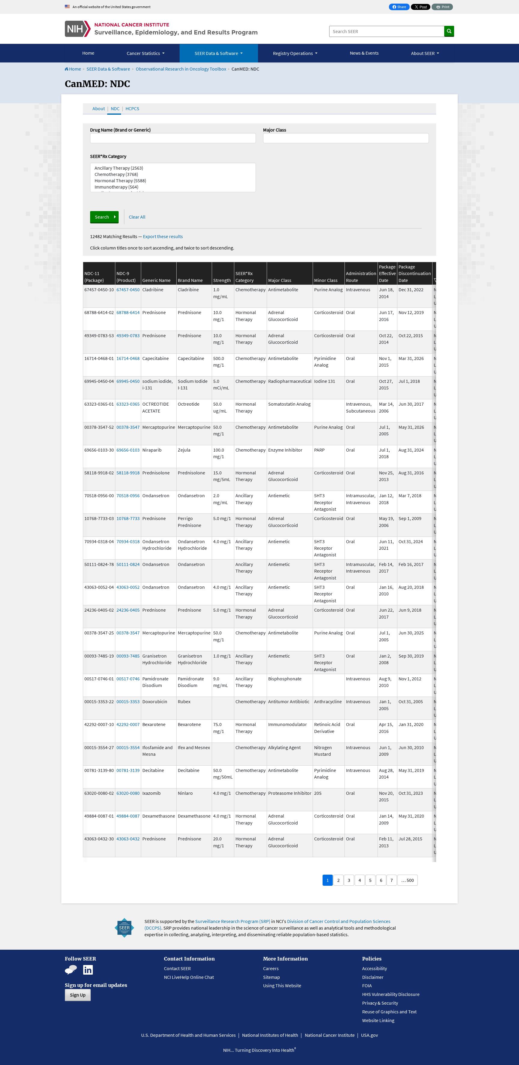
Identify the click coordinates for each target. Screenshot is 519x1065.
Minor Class (326, 280)
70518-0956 (128, 495)
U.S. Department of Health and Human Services (188, 1035)
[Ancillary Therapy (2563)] (173, 168)
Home (88, 53)
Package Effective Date (387, 273)
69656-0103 (128, 450)
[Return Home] (161, 29)
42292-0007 (128, 724)
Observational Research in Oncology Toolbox (181, 69)
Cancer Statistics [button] (144, 53)
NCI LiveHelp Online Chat (189, 977)
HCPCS (132, 108)
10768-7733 (128, 518)
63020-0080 (128, 793)
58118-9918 (128, 473)
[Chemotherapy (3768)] (173, 174)
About (99, 108)
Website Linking (378, 1020)
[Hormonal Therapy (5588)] (173, 180)
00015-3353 (128, 701)
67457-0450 (128, 289)
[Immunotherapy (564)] (173, 187)
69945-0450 (128, 381)
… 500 (407, 880)
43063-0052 (128, 587)
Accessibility (374, 968)
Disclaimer (373, 977)
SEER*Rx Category (108, 156)
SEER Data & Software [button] (217, 53)
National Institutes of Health (270, 1035)
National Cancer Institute (330, 1035)
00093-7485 (128, 656)
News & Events (364, 53)
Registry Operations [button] (293, 53)
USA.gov (369, 1035)
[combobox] (346, 138)
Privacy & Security (380, 1003)
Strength (222, 280)
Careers (271, 968)
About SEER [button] (423, 53)
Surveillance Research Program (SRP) (232, 921)
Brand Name (190, 280)
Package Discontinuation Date (415, 273)
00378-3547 (128, 427)
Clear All (137, 217)
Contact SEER (177, 968)
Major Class (274, 130)
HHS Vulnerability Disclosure (391, 994)
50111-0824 (128, 564)
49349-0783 (128, 335)
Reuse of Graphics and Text (389, 1012)
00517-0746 (128, 679)
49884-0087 (128, 816)
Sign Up (78, 995)
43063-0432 (128, 839)
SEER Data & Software (108, 69)
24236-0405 (128, 610)
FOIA (367, 985)
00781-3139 (128, 770)
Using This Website (282, 985)
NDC (115, 108)
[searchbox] (267, 137)
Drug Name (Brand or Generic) (120, 130)
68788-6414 (128, 312)
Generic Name (156, 280)
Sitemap (271, 977)
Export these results (163, 236)
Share (401, 7)
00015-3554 (128, 747)
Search (102, 217)
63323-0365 (128, 404)
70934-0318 (128, 541)
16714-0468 (128, 358)
